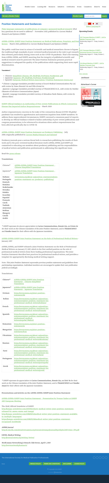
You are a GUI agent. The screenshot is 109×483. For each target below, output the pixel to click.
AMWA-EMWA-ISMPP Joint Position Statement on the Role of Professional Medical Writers (40, 239)
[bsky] (97, 457)
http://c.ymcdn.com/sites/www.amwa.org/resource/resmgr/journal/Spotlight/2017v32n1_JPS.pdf (40, 430)
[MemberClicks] (7, 7)
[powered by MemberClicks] (54, 472)
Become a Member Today (11, 16)
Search (104, 16)
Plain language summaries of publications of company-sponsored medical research (37, 29)
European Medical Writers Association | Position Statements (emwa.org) (43, 80)
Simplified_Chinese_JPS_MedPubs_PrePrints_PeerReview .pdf (38, 76)
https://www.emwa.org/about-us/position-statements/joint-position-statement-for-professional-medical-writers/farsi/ (31, 353)
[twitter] (106, 457)
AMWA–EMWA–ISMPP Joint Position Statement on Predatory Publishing (32, 132)
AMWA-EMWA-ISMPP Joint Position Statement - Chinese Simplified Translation (35, 166)
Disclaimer (83, 87)
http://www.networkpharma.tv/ (14, 445)
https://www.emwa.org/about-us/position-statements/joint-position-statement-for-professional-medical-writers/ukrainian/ (31, 337)
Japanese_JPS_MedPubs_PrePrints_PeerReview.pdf (33, 78)
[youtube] (100, 457)
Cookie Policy (79, 463)
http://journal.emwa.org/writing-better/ (18, 438)
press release (14, 154)
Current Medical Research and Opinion (41, 135)
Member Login (78, 16)
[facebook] (103, 457)
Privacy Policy (35, 463)
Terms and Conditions (52, 463)
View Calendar (83, 74)
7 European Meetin (12, 401)
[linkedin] (94, 457)
